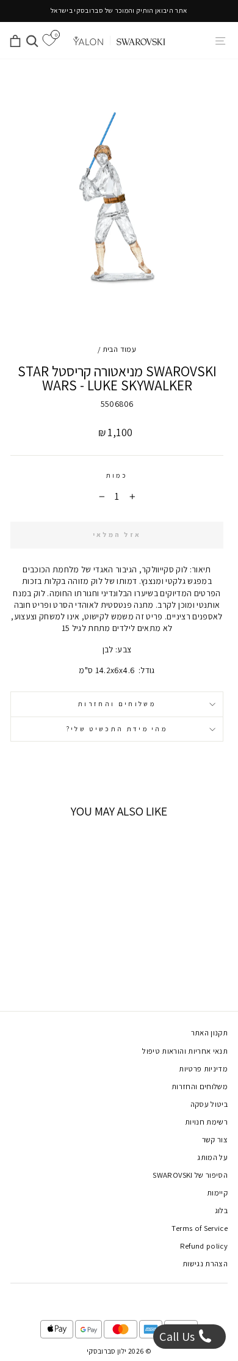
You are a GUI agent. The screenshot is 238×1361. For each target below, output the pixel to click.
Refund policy (204, 1246)
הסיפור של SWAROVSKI (190, 1175)
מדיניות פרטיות (203, 1069)
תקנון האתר (209, 1032)
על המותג (212, 1157)
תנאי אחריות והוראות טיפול (185, 1051)
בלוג (221, 1210)
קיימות (217, 1193)
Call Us (178, 1337)
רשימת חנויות (206, 1122)
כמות (117, 475)
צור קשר (215, 1139)
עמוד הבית (119, 349)
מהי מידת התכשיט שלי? (117, 728)
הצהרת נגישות (205, 1263)
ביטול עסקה (209, 1104)
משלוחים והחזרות (117, 703)
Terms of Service (199, 1228)
